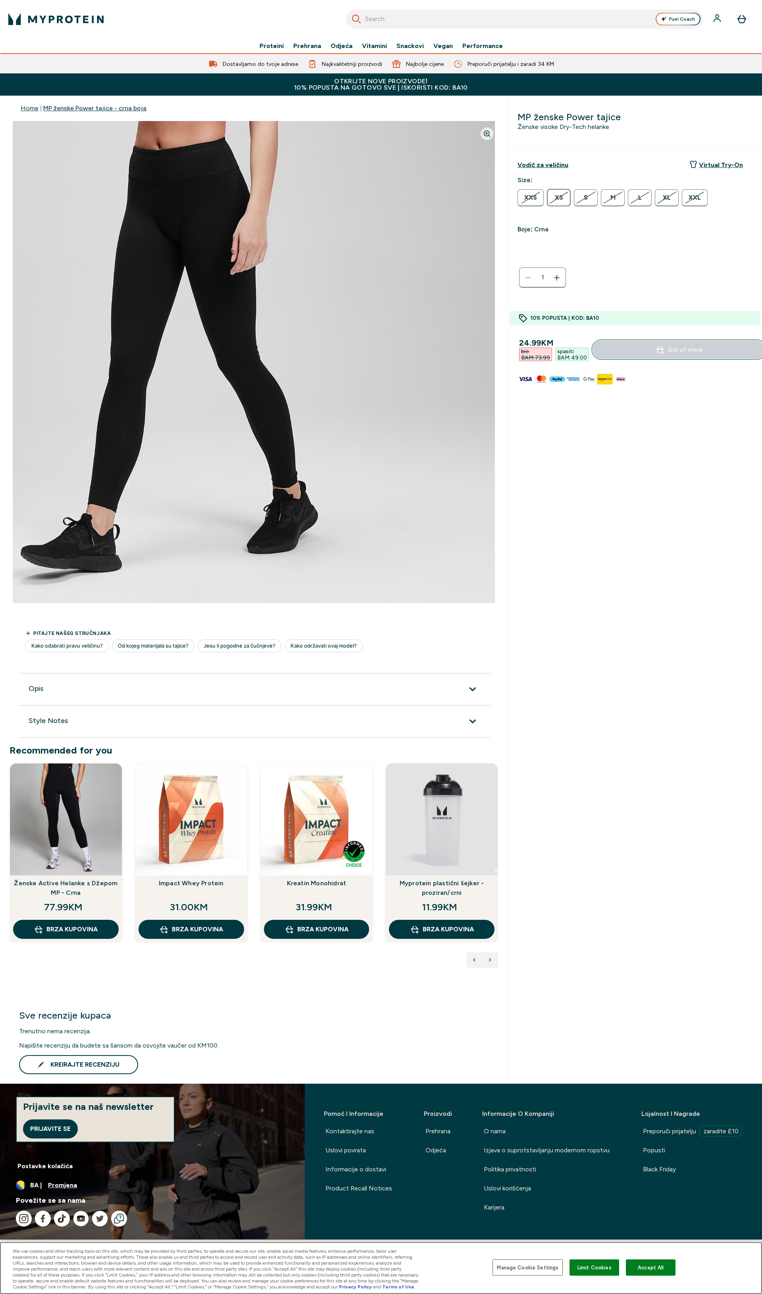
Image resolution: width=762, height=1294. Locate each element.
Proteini (272, 46)
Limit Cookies (594, 1267)
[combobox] (524, 19)
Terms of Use (398, 1287)
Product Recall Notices (358, 1188)
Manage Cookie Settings (527, 1267)
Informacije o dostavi (355, 1169)
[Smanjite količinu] (528, 277)
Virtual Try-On (721, 165)
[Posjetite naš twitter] (100, 1219)
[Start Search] (356, 19)
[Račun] (718, 19)
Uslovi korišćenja (507, 1188)
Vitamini (374, 46)
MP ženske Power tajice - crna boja (94, 108)
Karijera (494, 1207)
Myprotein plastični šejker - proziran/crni (442, 888)
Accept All (651, 1267)
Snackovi (410, 46)
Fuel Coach (682, 19)
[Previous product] (474, 960)
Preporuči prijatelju (691, 1131)
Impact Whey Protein (191, 883)
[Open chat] (119, 1219)
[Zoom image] (487, 133)
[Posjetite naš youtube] (81, 1219)
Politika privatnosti (510, 1169)
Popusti (654, 1150)
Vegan (443, 46)
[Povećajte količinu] (557, 277)
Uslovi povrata (345, 1150)
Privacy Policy (355, 1287)
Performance (482, 46)
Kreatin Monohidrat (316, 883)
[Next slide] (496, 870)
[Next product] (490, 960)
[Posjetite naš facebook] (43, 1219)
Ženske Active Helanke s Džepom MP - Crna (65, 888)
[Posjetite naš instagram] (24, 1219)
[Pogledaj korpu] (742, 19)
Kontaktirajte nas (349, 1131)
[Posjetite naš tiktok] (62, 1219)
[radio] (531, 197)
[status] (542, 277)
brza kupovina (72, 929)
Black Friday (659, 1169)
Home (29, 108)
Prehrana (307, 46)
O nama (495, 1131)
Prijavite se (50, 1128)
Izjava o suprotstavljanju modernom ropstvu (547, 1150)
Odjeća (341, 46)
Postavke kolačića (45, 1166)
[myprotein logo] (56, 19)
